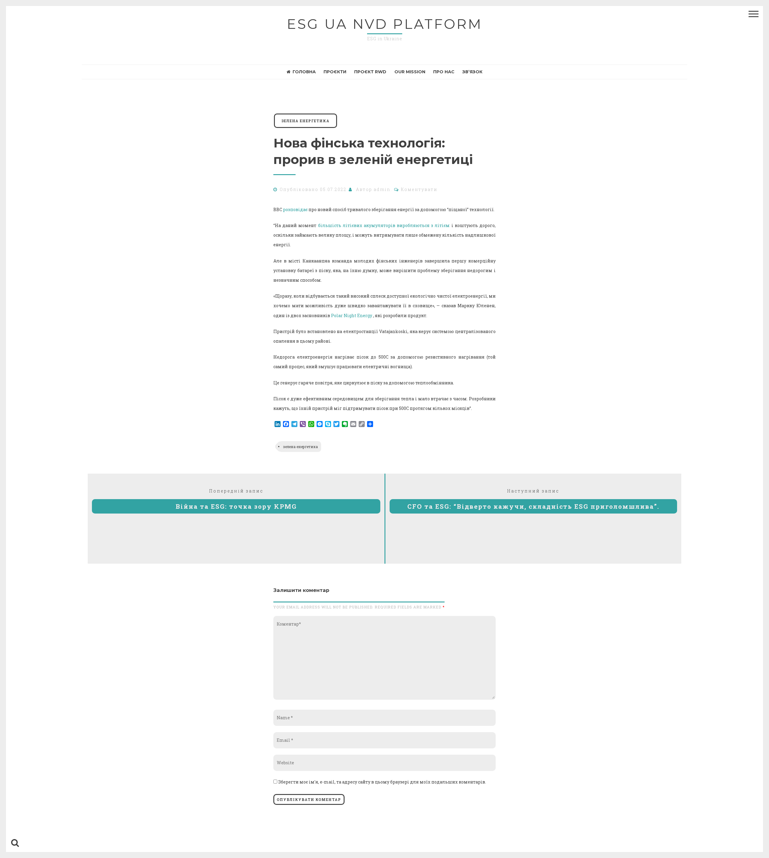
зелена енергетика (305, 120)
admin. (383, 189)
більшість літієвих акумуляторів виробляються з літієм (384, 225)
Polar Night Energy (351, 315)
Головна (304, 71)
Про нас (443, 71)
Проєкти (335, 71)
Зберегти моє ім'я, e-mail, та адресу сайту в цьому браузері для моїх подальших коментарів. (382, 782)
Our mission (409, 71)
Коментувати (419, 189)
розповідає (295, 209)
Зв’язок (472, 71)
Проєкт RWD (370, 71)
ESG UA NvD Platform (384, 24)
